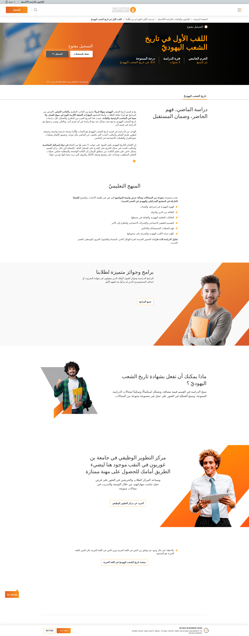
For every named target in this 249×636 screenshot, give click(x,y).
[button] (239, 9)
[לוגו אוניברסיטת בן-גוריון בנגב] (124, 10)
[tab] (195, 97)
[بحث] (35, 10)
